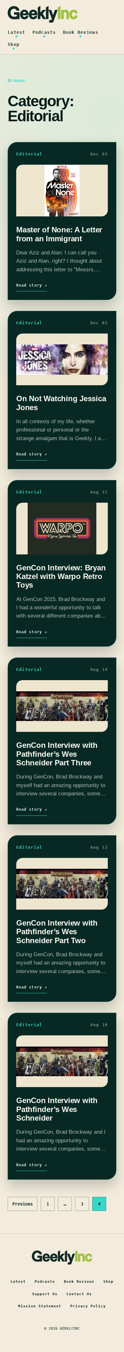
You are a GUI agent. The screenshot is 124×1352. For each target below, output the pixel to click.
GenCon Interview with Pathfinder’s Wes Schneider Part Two (57, 932)
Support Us (45, 1294)
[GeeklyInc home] (43, 14)
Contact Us (79, 1294)
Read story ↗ (31, 285)
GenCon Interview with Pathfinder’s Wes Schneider (57, 1109)
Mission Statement (39, 1306)
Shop (13, 44)
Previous (22, 1203)
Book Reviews (80, 32)
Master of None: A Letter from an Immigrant (59, 234)
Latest (16, 32)
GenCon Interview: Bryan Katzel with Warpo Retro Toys (61, 576)
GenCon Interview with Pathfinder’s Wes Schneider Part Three (57, 754)
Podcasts (44, 32)
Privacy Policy (88, 1306)
